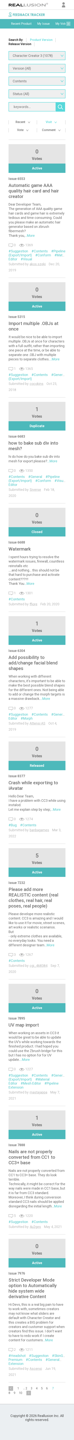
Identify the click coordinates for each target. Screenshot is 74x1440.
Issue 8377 (17, 776)
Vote (20, 130)
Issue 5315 (17, 317)
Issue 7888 (17, 1145)
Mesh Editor (32, 1083)
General (59, 375)
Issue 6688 (17, 542)
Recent (21, 122)
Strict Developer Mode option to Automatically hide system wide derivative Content (33, 1288)
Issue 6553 (17, 179)
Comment (49, 130)
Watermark (20, 549)
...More (30, 236)
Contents (41, 251)
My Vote (61, 23)
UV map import (24, 1025)
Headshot (18, 1356)
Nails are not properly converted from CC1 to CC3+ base (32, 1157)
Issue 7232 (17, 883)
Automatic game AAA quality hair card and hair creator (34, 191)
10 (20, 1393)
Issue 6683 (17, 436)
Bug (14, 825)
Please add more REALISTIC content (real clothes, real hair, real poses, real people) (33, 898)
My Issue (43, 23)
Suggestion (19, 251)
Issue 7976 (17, 1273)
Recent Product (21, 23)
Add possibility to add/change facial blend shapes (33, 663)
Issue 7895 (17, 1018)
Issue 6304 (17, 651)
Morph (28, 718)
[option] (21, 24)
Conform (44, 255)
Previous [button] (6, 24)
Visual (27, 259)
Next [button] (68, 24)
